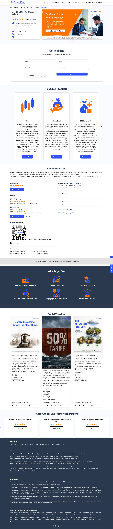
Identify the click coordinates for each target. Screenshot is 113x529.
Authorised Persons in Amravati (73, 512)
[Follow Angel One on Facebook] (54, 526)
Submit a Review (17, 189)
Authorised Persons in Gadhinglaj (90, 517)
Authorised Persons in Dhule (73, 517)
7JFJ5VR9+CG (61, 212)
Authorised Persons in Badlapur (18, 515)
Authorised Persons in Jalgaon (88, 519)
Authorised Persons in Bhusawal (18, 517)
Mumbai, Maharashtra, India (64, 213)
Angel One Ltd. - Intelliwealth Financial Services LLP (57, 420)
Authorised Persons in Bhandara (87, 515)
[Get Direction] (73, 213)
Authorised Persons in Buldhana (37, 517)
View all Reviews (31, 19)
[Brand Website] (59, 526)
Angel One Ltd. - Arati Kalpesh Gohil (92, 419)
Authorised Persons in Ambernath (55, 512)
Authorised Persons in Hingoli (34, 519)
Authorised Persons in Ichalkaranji (53, 519)
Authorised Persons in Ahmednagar (19, 512)
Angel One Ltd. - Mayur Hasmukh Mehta (20, 419)
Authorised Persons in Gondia (18, 519)
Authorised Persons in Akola (37, 512)
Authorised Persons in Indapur (71, 519)
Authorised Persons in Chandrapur (55, 517)
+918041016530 (19, 34)
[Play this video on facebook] (56, 342)
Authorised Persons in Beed (70, 515)
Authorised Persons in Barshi (53, 515)
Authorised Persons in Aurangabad (92, 512)
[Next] (102, 126)
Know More (27, 157)
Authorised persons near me (17, 7)
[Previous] (11, 126)
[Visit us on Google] (56, 526)
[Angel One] (17, 2)
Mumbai (37, 7)
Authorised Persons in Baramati (36, 515)
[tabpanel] (72, 24)
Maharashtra (30, 7)
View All (28, 216)
